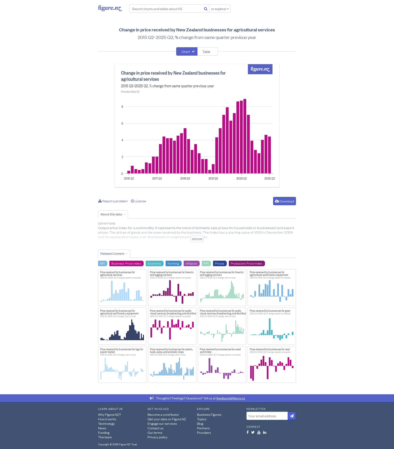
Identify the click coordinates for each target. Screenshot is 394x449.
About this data (111, 214)
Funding (103, 432)
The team (105, 437)
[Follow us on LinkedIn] (264, 432)
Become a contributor (163, 414)
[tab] (186, 51)
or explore (218, 8)
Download (286, 201)
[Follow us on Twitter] (253, 432)
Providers (204, 432)
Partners (203, 428)
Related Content (112, 253)
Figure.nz (110, 8)
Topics (201, 419)
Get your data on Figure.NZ (167, 419)
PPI (206, 263)
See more (197, 239)
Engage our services (162, 423)
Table (206, 51)
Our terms (155, 432)
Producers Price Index (246, 263)
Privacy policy (157, 437)
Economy (154, 263)
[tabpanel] (197, 125)
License (140, 201)
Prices (219, 263)
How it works (107, 419)
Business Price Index (126, 263)
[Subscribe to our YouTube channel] (258, 432)
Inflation (191, 263)
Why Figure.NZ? (109, 414)
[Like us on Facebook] (247, 432)
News (102, 428)
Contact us (156, 428)
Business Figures (209, 414)
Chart (185, 51)
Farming (173, 263)
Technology (106, 423)
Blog (200, 423)
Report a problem (115, 201)
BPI (102, 263)
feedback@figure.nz (230, 398)
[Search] (205, 9)
